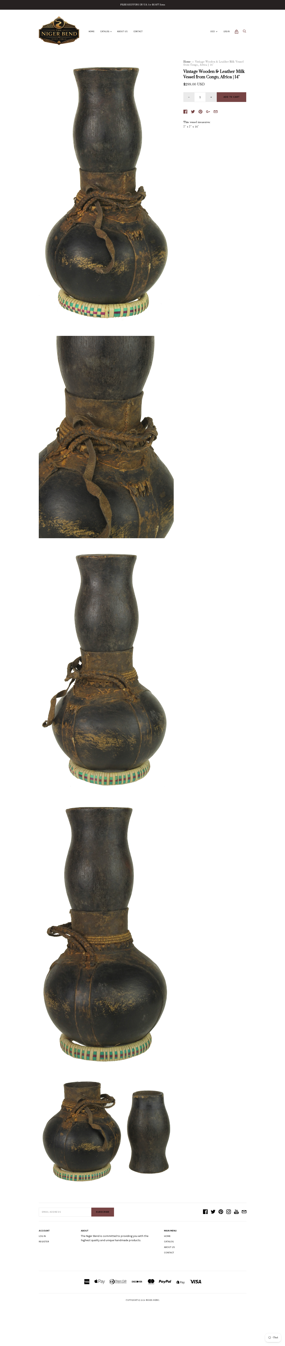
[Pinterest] (220, 1212)
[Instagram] (228, 1212)
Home (92, 31)
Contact (138, 31)
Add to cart (231, 97)
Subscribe (102, 1212)
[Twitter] (213, 1212)
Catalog (105, 31)
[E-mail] (244, 1212)
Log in (42, 1236)
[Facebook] (205, 1212)
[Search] (244, 32)
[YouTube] (236, 1212)
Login (227, 31)
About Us (122, 31)
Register (44, 1241)
